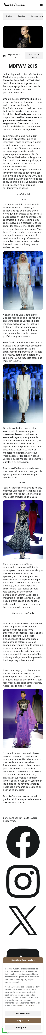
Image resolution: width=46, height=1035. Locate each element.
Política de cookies (26, 1005)
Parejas (21, 16)
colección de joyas (22, 114)
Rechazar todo (23, 1013)
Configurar (21, 1027)
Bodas (9, 16)
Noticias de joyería (34, 55)
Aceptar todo (23, 1020)
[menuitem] (9, 16)
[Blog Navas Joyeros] (14, 5)
